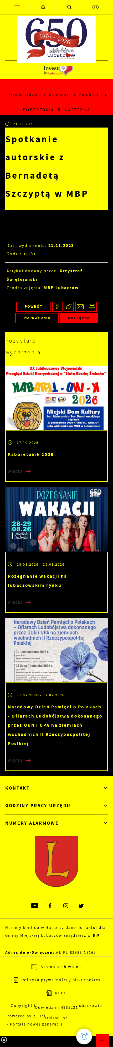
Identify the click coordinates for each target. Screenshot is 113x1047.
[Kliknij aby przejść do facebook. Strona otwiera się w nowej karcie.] (50, 906)
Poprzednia (38, 110)
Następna (77, 110)
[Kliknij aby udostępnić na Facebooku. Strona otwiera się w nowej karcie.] (57, 307)
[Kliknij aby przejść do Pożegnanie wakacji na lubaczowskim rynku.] (56, 519)
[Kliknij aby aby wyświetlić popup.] (84, 1036)
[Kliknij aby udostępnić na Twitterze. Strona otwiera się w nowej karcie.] (69, 307)
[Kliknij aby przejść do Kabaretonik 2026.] (56, 398)
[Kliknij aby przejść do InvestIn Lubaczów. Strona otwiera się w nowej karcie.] (58, 69)
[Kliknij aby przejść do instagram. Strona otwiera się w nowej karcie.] (66, 906)
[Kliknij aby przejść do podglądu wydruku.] (92, 307)
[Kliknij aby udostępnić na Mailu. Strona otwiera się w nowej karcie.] (80, 307)
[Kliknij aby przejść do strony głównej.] (43, 7)
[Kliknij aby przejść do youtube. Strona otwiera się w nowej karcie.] (35, 906)
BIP (96, 935)
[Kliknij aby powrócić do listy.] (59, 110)
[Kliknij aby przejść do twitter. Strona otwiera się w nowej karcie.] (82, 906)
